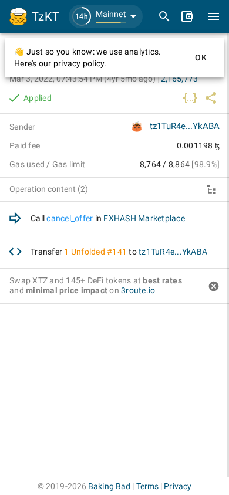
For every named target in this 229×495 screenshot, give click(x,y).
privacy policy (79, 63)
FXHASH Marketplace (144, 218)
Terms (147, 486)
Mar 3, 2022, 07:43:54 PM (82, 78)
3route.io (138, 290)
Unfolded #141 (99, 251)
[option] (114, 218)
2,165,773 (179, 78)
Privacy (177, 486)
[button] (106, 16)
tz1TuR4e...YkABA (185, 126)
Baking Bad (109, 486)
